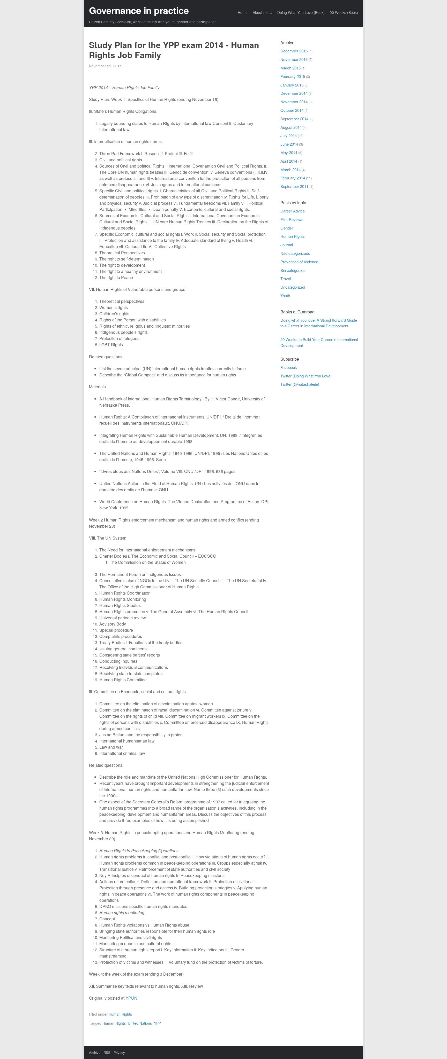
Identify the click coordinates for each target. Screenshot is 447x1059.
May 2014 (288, 152)
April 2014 (288, 161)
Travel (285, 278)
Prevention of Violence (299, 261)
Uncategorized (292, 287)
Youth (285, 295)
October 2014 (291, 110)
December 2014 (294, 93)
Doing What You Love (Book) (301, 12)
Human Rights (120, 1014)
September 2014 (294, 118)
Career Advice (292, 211)
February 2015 (292, 76)
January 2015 (291, 85)
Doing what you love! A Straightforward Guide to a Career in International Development (318, 323)
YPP (157, 1023)
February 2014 (292, 177)
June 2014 (289, 144)
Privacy (119, 1052)
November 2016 (294, 59)
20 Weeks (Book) (344, 12)
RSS (106, 1052)
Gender (286, 228)
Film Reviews (291, 219)
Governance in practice (139, 10)
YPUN (131, 998)
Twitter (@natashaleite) (299, 384)
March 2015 (290, 67)
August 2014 (291, 127)
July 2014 (288, 135)
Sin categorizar (293, 270)
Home (243, 12)
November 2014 (294, 101)
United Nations (140, 1023)
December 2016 (294, 50)
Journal (286, 244)
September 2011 (294, 186)
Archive (94, 1052)
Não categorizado (295, 253)
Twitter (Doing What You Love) (306, 375)
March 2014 (290, 169)
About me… (262, 12)
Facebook (288, 367)
